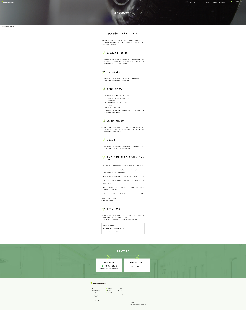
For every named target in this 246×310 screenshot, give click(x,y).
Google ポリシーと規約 (107, 200)
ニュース (109, 295)
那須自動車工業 (4, 26)
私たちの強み (192, 2)
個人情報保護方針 (120, 295)
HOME (93, 288)
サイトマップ (119, 292)
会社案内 (215, 2)
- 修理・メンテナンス (96, 295)
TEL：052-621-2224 (108, 228)
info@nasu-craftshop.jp (113, 231)
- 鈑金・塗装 (94, 296)
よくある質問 (119, 288)
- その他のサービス (96, 300)
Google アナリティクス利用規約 (109, 198)
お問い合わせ (222, 2)
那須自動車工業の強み (96, 290)
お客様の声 (208, 2)
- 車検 (93, 298)
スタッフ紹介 (109, 292)
